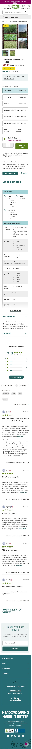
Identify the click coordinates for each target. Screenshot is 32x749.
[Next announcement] (27, 2)
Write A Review (16, 377)
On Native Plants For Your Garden (19, 1)
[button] (4, 7)
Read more (20, 436)
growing (5, 399)
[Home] (3, 21)
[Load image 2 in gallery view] (12, 53)
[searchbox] (8, 385)
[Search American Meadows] (26, 12)
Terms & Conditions (21, 723)
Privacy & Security (8, 723)
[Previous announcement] (3, 2)
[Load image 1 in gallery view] (5, 53)
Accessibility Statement (15, 725)
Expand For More (15, 310)
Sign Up (15, 649)
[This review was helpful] (24, 463)
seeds (13, 394)
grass (20, 394)
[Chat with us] (26, 744)
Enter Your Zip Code (9, 78)
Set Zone (8, 157)
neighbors (6, 394)
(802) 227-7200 (15, 690)
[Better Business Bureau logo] (20, 731)
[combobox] (21, 404)
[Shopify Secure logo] (9, 731)
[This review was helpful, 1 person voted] (24, 536)
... (6, 21)
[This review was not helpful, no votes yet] (27, 463)
